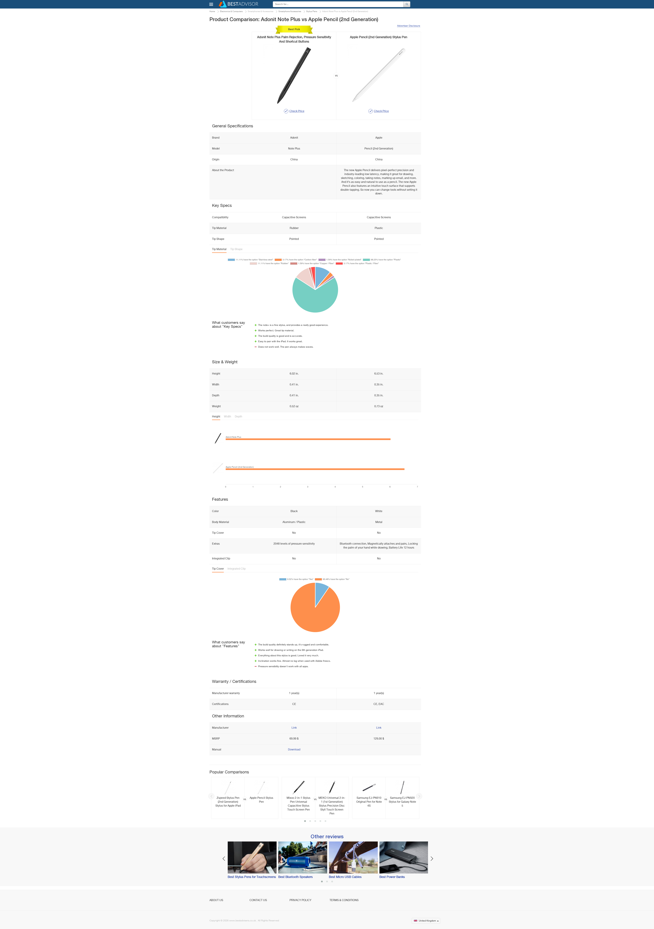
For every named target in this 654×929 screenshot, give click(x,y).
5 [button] (325, 821)
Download (294, 749)
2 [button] (310, 821)
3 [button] (315, 821)
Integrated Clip (237, 569)
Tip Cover (218, 569)
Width (227, 416)
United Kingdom (427, 921)
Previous (211, 796)
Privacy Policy (300, 900)
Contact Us (258, 900)
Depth (238, 416)
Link (294, 728)
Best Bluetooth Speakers (295, 877)
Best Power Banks (392, 877)
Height (216, 416)
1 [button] (305, 821)
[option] (244, 798)
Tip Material (219, 249)
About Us (216, 900)
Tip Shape (236, 249)
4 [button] (320, 821)
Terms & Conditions (344, 900)
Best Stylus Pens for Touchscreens (252, 877)
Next (419, 796)
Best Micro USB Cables (345, 877)
